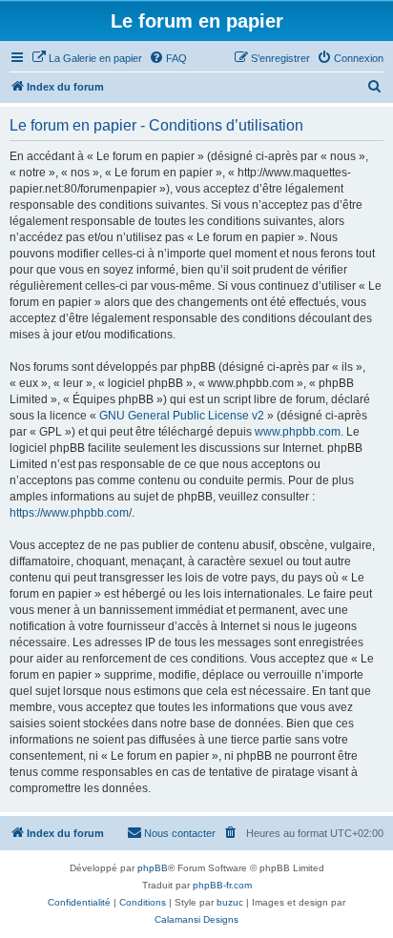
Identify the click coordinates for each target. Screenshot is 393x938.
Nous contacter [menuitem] (180, 833)
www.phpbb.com (298, 431)
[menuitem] (86, 58)
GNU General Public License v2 (181, 415)
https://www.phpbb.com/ (71, 513)
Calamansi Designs (196, 919)
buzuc (230, 902)
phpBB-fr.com (222, 885)
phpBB (152, 868)
